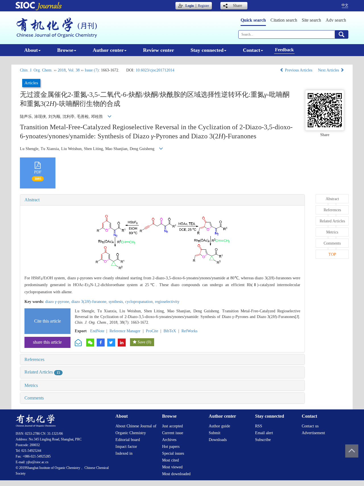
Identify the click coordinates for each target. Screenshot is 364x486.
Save (141, 342)
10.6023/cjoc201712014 (155, 70)
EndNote (97, 331)
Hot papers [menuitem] (170, 446)
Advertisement (313, 433)
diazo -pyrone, (58, 302)
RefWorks (189, 331)
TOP (332, 254)
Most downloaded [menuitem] (176, 474)
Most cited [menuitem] (170, 460)
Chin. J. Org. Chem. (36, 70)
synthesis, (117, 302)
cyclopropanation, (140, 302)
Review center (158, 50)
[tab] (162, 199)
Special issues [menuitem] (173, 453)
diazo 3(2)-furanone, (90, 302)
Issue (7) (92, 70)
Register (203, 6)
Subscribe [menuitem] (263, 440)
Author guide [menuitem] (219, 426)
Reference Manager (124, 331)
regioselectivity (167, 302)
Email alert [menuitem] (264, 433)
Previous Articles (298, 70)
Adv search (336, 20)
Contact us (310, 426)
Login (189, 6)
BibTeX (170, 331)
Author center (108, 50)
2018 (62, 70)
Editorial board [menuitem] (127, 440)
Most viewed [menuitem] (172, 467)
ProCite (152, 331)
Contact (251, 50)
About (31, 50)
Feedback (284, 49)
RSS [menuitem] (258, 426)
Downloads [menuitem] (218, 440)
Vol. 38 (74, 70)
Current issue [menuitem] (172, 433)
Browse (65, 50)
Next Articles (329, 70)
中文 (345, 5)
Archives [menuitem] (169, 440)
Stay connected (207, 50)
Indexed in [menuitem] (124, 453)
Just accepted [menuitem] (172, 426)
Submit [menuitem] (214, 433)
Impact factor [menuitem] (126, 446)
